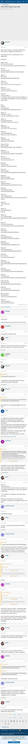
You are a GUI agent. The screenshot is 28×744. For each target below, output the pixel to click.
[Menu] (2, 1)
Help (17, 730)
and (6, 307)
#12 (26, 523)
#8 (26, 415)
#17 (26, 648)
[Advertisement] (14, 25)
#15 (26, 589)
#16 (26, 633)
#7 (26, 394)
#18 (26, 661)
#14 (26, 561)
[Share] (25, 47)
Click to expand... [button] (14, 461)
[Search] (26, 1)
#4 (26, 343)
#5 (26, 359)
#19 (26, 687)
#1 (26, 47)
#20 (26, 707)
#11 (26, 511)
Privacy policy (12, 730)
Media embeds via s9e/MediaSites (7, 734)
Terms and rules (4, 730)
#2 (26, 316)
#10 (26, 482)
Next (14, 714)
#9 (26, 446)
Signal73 (4, 9)
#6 (26, 371)
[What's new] (23, 1)
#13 (26, 539)
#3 (26, 331)
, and (9, 436)
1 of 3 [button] (10, 714)
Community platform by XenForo (13, 733)
